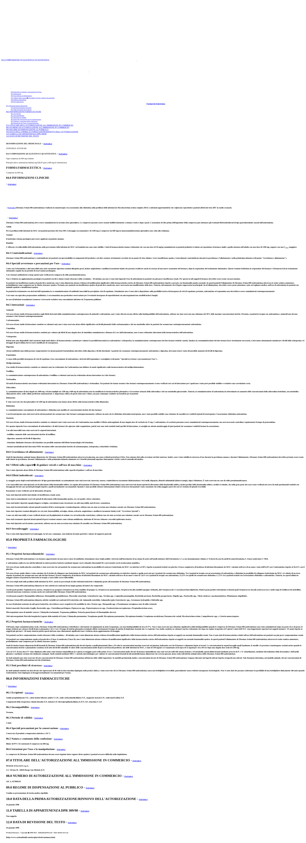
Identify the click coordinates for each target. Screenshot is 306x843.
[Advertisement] (109, 6)
